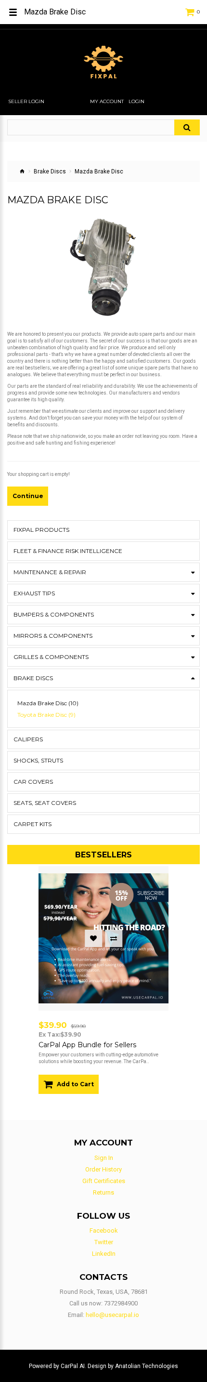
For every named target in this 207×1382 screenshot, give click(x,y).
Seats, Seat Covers (44, 802)
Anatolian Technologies (146, 1366)
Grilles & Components (51, 656)
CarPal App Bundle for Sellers (87, 1044)
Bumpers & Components (53, 614)
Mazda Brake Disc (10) (47, 703)
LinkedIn (104, 1253)
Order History (103, 1169)
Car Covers (33, 781)
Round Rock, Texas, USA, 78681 (104, 1291)
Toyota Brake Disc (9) (46, 714)
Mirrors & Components (52, 635)
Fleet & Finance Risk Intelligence (67, 550)
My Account (107, 102)
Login (136, 102)
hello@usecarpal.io (112, 1314)
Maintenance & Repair (49, 572)
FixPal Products (41, 529)
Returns (103, 1192)
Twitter (103, 1242)
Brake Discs (50, 171)
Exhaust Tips (34, 593)
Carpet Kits (32, 824)
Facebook (104, 1230)
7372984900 (121, 1303)
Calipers (28, 739)
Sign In (103, 1157)
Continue (28, 496)
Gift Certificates (103, 1181)
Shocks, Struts (38, 760)
